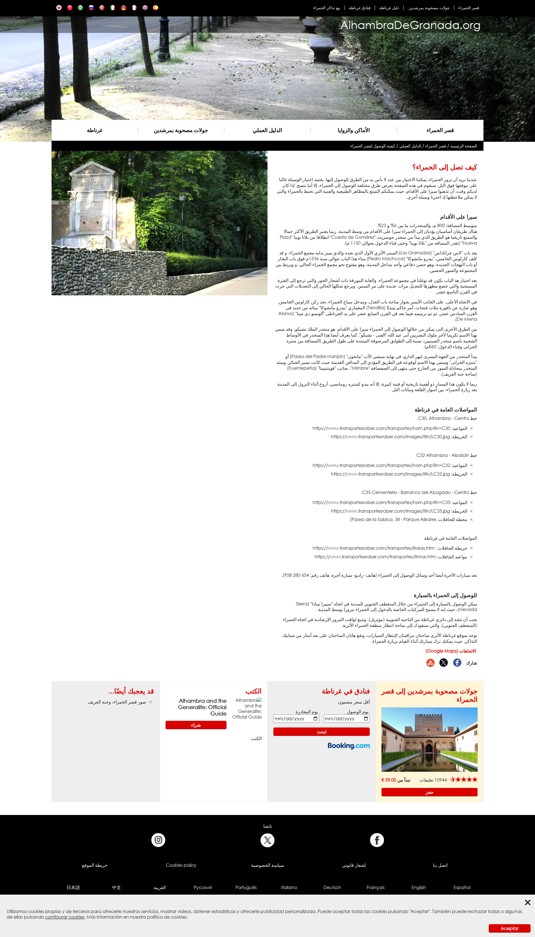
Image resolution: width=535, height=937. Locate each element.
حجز (429, 792)
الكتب (253, 691)
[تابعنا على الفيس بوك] (377, 840)
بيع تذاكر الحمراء (326, 7)
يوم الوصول (357, 711)
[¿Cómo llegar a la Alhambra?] (156, 9)
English (419, 887)
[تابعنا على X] (268, 840)
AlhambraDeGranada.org (410, 24)
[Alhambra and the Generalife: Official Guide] (246, 708)
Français (376, 887)
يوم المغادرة (307, 711)
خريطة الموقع (95, 865)
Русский (203, 887)
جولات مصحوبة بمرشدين (429, 7)
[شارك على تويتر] (443, 662)
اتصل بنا (440, 865)
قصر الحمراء (468, 7)
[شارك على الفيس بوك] (457, 662)
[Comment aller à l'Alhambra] (134, 9)
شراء (196, 725)
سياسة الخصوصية (267, 865)
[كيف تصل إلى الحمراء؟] (80, 9)
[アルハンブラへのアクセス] (59, 9)
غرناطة (95, 130)
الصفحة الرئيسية (463, 145)
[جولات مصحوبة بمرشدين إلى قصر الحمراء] (429, 739)
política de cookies (167, 917)
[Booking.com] (349, 746)
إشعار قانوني (354, 865)
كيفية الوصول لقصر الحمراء (372, 145)
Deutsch (332, 887)
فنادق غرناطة (360, 7)
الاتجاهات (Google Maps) (451, 651)
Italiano (289, 887)
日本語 (73, 887)
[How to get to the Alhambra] (145, 9)
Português (246, 887)
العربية (160, 887)
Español (462, 887)
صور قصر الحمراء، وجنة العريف (117, 702)
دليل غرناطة (389, 7)
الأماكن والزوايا (354, 130)
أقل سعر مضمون (354, 702)
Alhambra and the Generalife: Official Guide (202, 707)
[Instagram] (158, 840)
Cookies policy (181, 865)
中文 (116, 887)
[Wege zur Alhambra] (124, 9)
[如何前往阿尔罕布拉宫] (70, 9)
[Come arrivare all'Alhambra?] (113, 9)
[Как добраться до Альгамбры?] (91, 9)
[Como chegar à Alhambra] (102, 9)
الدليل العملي (267, 130)
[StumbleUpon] (430, 662)
